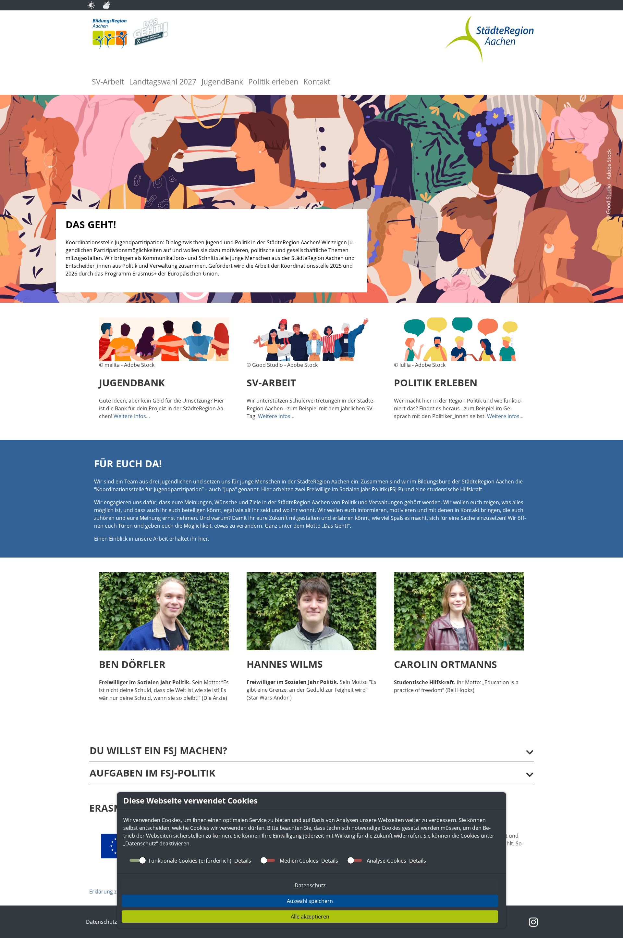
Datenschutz (140, 843)
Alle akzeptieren (310, 916)
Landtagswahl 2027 (162, 82)
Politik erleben (273, 82)
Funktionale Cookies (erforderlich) (190, 860)
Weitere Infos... (132, 416)
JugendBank (222, 82)
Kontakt (316, 82)
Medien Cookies (299, 860)
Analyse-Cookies (386, 860)
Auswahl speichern (310, 901)
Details (242, 860)
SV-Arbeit (108, 82)
